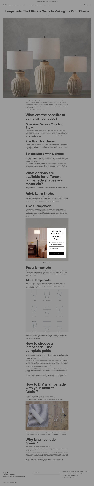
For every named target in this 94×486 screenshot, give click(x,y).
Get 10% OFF (57, 253)
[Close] (64, 229)
